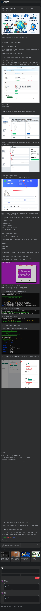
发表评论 (37, 577)
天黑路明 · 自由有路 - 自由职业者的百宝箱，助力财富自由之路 (14, 606)
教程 (5, 4)
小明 (11, 10)
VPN (9, 39)
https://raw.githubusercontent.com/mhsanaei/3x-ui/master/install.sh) (19, 258)
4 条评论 (3, 564)
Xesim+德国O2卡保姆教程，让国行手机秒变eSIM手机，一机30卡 (15, 559)
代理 (28, 525)
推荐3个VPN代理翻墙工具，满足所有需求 (25, 559)
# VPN (8, 537)
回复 (39, 583)
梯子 (5, 37)
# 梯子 (11, 537)
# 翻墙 (14, 537)
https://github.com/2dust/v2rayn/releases (9, 459)
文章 (3, 4)
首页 (1, 4)
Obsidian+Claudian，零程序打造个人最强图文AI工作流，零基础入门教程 (5, 559)
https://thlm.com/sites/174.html (7, 106)
